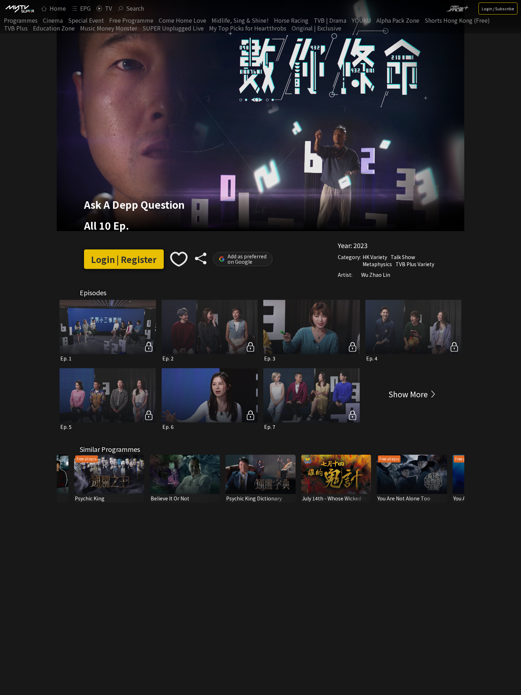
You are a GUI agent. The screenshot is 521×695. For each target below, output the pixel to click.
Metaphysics (377, 264)
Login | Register (124, 259)
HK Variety (375, 256)
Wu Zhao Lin (375, 274)
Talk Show (403, 256)
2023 (360, 245)
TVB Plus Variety (415, 264)
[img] (19, 8)
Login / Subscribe (498, 8)
